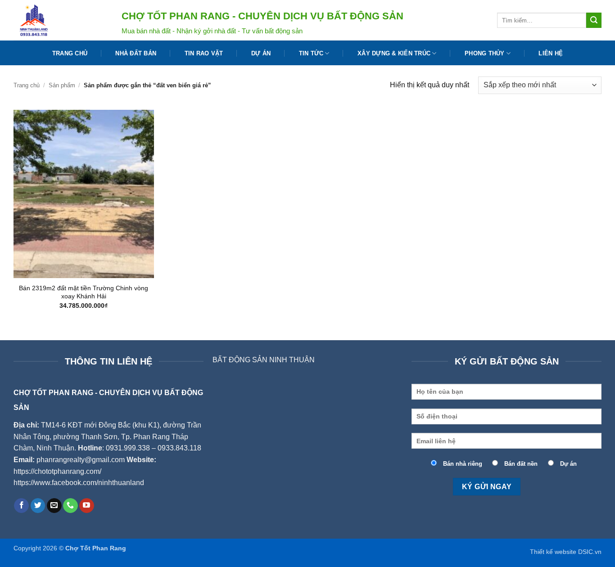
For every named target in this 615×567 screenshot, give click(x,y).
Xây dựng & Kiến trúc (393, 53)
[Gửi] (593, 20)
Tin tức (311, 53)
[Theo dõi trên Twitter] (38, 505)
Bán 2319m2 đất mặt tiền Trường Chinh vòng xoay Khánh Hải (83, 292)
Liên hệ (550, 53)
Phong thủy (485, 53)
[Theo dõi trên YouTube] (86, 505)
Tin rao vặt (204, 53)
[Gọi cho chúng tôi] (70, 505)
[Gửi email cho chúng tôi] (54, 505)
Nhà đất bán (135, 53)
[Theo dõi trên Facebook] (21, 505)
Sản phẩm (62, 85)
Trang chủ (69, 53)
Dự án (261, 53)
